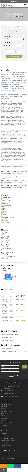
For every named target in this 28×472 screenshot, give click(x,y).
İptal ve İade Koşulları (6, 436)
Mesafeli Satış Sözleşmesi (7, 438)
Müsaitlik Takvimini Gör (14, 27)
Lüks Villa (3, 415)
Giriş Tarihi (7, 36)
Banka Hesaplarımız (5, 443)
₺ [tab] (2, 292)
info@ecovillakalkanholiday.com (11, 396)
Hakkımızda (4, 433)
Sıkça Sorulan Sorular (6, 445)
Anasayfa (7, 16)
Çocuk (16, 49)
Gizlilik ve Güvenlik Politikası (8, 440)
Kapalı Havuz (4, 418)
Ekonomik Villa (4, 406)
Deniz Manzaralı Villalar (6, 422)
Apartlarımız (4, 425)
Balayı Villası (4, 409)
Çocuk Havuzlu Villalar (6, 411)
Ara (24, 367)
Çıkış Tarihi (7, 42)
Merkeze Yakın (4, 413)
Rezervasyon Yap (14, 57)
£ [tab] (12, 292)
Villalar (13, 16)
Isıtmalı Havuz (4, 420)
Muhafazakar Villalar (6, 404)
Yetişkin (6, 49)
